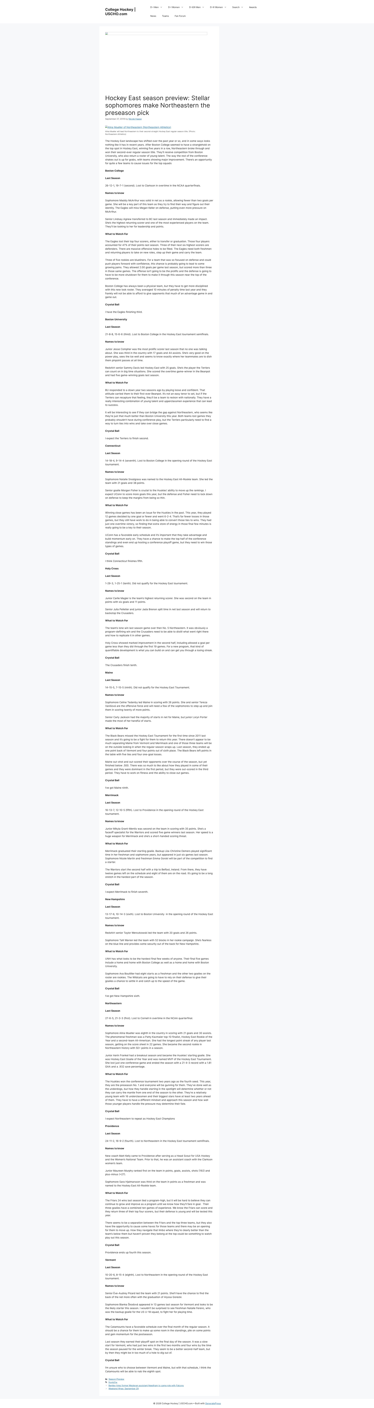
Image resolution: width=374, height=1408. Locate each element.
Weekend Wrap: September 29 (124, 1388)
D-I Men (154, 7)
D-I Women (174, 7)
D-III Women (216, 7)
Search (236, 7)
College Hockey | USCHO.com (120, 11)
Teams (165, 16)
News (153, 16)
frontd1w (113, 1382)
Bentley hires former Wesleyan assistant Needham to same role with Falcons (146, 1385)
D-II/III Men (195, 7)
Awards (253, 7)
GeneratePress (213, 1403)
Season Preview (116, 1379)
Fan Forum (180, 16)
